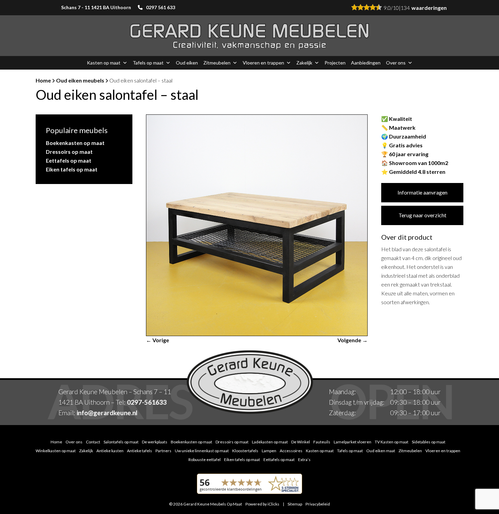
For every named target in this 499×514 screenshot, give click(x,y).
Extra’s (304, 459)
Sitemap (295, 504)
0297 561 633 (160, 7)
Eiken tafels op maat (71, 169)
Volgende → (352, 340)
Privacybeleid (318, 504)
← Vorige (157, 340)
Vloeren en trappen (263, 63)
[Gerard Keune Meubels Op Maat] (249, 35)
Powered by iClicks (262, 504)
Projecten (335, 63)
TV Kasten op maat (391, 441)
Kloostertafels (245, 450)
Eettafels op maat (68, 160)
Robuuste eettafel (204, 459)
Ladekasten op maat (270, 441)
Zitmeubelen (216, 63)
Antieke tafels (139, 450)
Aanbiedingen (366, 63)
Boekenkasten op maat (75, 143)
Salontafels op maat (121, 441)
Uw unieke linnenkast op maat (202, 450)
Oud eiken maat (380, 450)
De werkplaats (154, 441)
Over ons (396, 63)
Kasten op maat (104, 63)
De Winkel (300, 441)
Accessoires (291, 450)
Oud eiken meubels (80, 80)
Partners (163, 450)
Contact (93, 441)
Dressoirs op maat (69, 151)
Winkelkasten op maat (56, 450)
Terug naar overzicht (422, 215)
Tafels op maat (148, 63)
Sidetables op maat (428, 441)
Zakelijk (304, 63)
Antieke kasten (110, 450)
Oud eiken (187, 63)
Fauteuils (321, 441)
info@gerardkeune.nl (107, 413)
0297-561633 (147, 402)
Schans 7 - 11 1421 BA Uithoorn (96, 7)
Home (43, 80)
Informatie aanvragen (422, 192)
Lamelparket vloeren (352, 441)
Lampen (269, 450)
